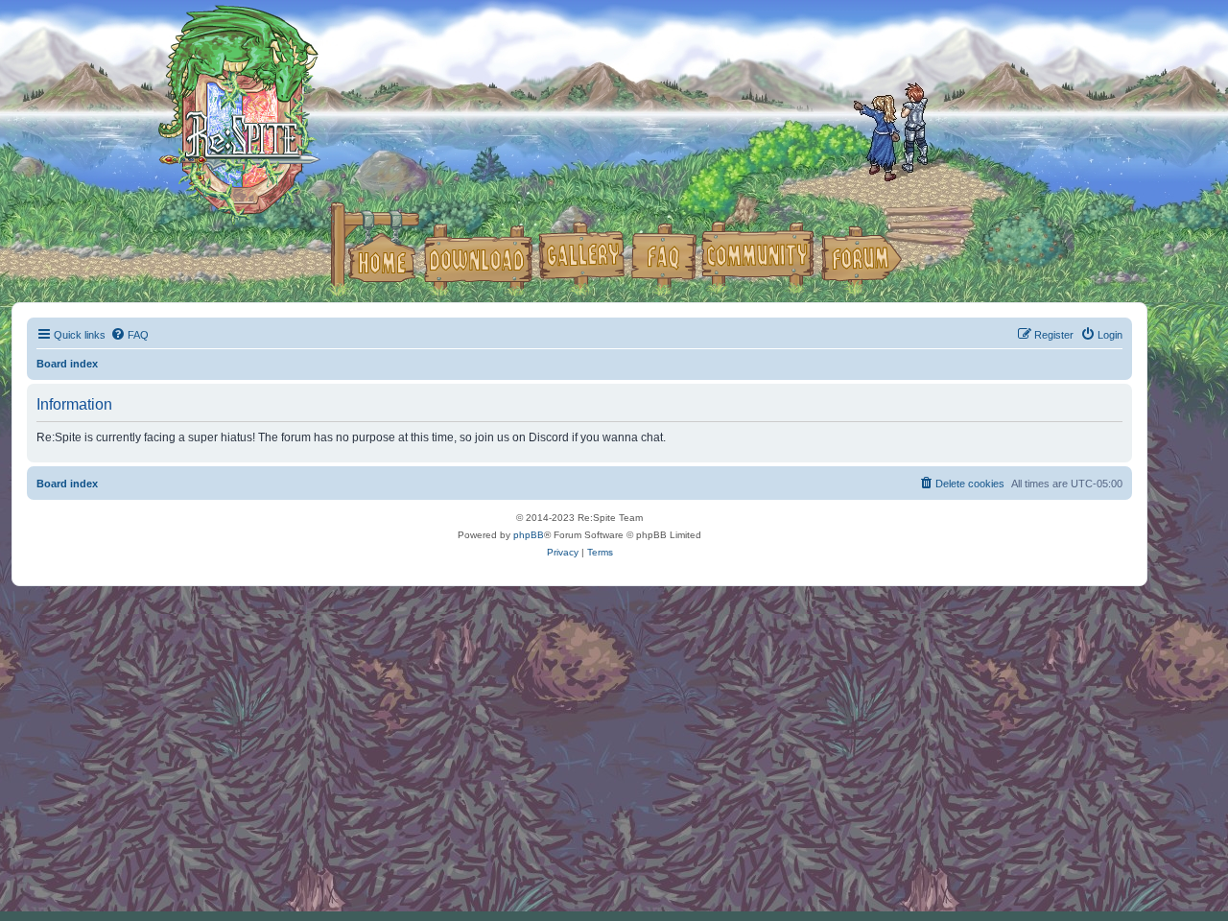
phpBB (528, 535)
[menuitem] (129, 334)
